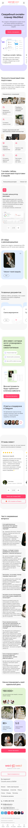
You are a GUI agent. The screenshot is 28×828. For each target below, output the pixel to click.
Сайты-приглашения (13, 787)
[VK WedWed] (5, 813)
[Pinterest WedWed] (9, 813)
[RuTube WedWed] (22, 813)
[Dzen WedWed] (18, 813)
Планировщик (5, 790)
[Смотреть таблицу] (11, 313)
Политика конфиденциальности (7, 822)
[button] (18, 228)
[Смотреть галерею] (7, 712)
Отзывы (8, 793)
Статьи (3, 793)
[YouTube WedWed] (12, 813)
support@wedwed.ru (9, 808)
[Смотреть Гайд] (12, 264)
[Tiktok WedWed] (15, 813)
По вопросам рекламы (7, 796)
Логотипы (15, 793)
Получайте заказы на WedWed (8, 781)
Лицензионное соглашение (7, 820)
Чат (2, 2)
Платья (20, 790)
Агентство (13, 790)
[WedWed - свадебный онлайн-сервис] (13, 767)
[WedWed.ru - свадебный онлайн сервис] (13, 2)
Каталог (3, 787)
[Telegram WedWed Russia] (2, 813)
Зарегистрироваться (13, 774)
